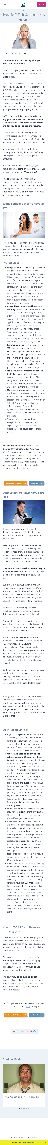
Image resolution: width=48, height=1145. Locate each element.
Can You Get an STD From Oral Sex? (22, 1096)
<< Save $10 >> (32, 1143)
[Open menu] (5, 4)
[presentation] (24, 1078)
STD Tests (41, 4)
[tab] (19, 1108)
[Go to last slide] (6, 1085)
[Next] (42, 1085)
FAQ (24, 10)
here (28, 1006)
